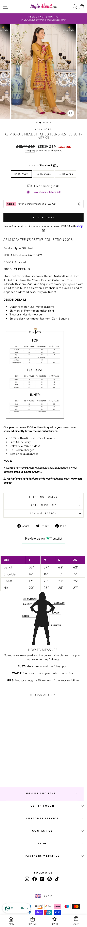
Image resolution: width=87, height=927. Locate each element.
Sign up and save (40, 793)
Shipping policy (43, 496)
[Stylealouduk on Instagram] (27, 879)
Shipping (30, 150)
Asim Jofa (43, 129)
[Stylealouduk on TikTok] (57, 879)
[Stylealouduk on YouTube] (42, 879)
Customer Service (42, 818)
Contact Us (42, 830)
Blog (42, 843)
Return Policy (43, 505)
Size (41, 165)
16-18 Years (65, 174)
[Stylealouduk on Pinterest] (49, 879)
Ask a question (43, 513)
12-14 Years (21, 174)
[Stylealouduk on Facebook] (34, 879)
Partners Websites (42, 855)
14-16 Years (43, 174)
